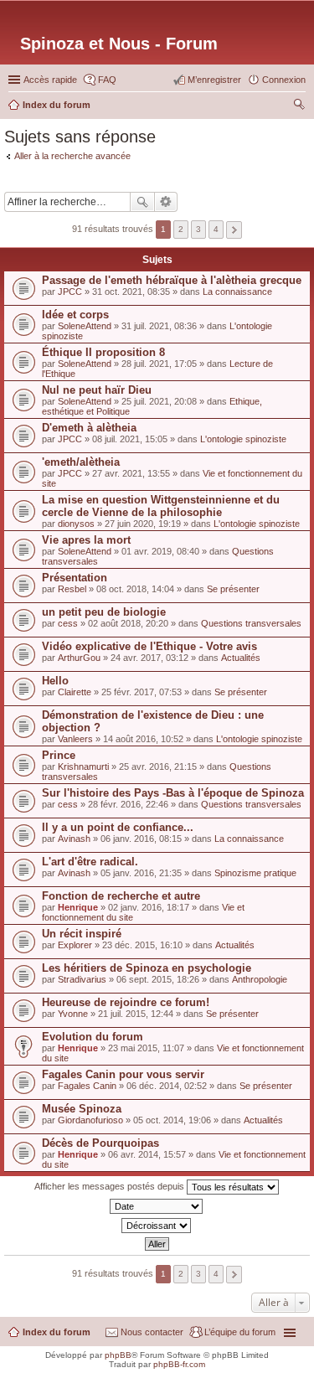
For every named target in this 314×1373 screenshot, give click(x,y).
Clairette (74, 692)
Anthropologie (259, 979)
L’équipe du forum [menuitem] (239, 1332)
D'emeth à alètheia (89, 427)
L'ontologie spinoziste (243, 439)
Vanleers (75, 739)
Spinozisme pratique (255, 873)
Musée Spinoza (81, 1108)
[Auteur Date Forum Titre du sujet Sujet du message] (157, 1206)
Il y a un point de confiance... (117, 827)
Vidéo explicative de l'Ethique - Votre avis (149, 646)
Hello (55, 680)
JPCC (70, 291)
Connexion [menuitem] (284, 80)
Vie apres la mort (86, 540)
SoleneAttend (84, 326)
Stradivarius (82, 979)
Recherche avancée (166, 202)
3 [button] (198, 229)
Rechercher (142, 202)
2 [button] (180, 229)
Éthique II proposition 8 (103, 352)
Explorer (75, 945)
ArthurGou (79, 658)
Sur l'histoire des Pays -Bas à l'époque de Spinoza (173, 793)
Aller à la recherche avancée (72, 156)
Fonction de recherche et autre (121, 896)
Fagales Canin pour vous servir (123, 1074)
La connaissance (237, 291)
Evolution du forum (92, 1036)
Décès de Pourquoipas (100, 1143)
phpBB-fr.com (179, 1364)
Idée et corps (75, 314)
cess (68, 623)
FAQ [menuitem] (107, 80)
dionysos (76, 524)
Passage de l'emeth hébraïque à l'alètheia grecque (171, 280)
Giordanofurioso (90, 1120)
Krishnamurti (83, 766)
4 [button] (216, 229)
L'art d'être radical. (90, 861)
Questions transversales (251, 623)
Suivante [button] (234, 230)
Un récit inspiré (81, 933)
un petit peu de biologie (104, 612)
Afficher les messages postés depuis (110, 1186)
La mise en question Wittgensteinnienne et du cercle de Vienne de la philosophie (161, 506)
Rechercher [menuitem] (299, 106)
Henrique (78, 907)
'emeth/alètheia (81, 462)
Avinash (74, 839)
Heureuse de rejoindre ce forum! (125, 1002)
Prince (58, 755)
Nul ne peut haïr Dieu (97, 390)
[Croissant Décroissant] (157, 1225)
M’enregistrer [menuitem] (214, 80)
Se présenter (233, 589)
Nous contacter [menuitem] (152, 1332)
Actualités (240, 658)
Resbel (72, 589)
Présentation (74, 577)
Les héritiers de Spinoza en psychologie (146, 968)
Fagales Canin (87, 1086)
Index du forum (56, 1332)
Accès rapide (50, 80)
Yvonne (73, 1014)
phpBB (118, 1355)
